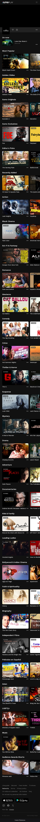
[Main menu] (37, 2)
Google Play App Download (22, 800)
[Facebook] (8, 805)
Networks (5, 788)
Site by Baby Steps (32, 815)
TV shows (32, 785)
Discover (14, 785)
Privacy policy (21, 788)
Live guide (5, 785)
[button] (20, 42)
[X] (13, 805)
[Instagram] (3, 805)
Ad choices (23, 791)
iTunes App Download (8, 800)
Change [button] (11, 809)
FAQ (30, 791)
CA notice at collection (10, 791)
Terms (13, 788)
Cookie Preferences (20, 820)
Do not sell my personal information (14, 794)
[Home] (7, 2)
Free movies (23, 785)
